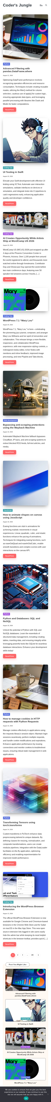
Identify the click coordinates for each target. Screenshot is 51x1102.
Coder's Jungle (17, 5)
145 (32, 955)
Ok (26, 1098)
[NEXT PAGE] (38, 955)
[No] (48, 1094)
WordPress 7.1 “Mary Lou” (18, 320)
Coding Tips (8, 168)
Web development (10, 420)
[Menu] (41, 5)
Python (6, 64)
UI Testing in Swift (13, 172)
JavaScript (8, 510)
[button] (38, 955)
